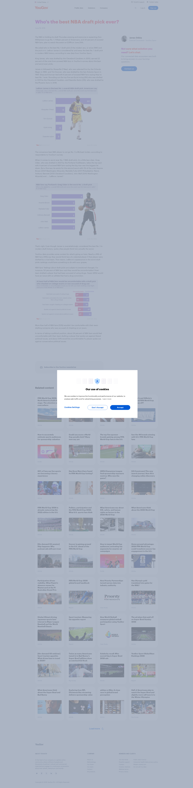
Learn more (107, 399)
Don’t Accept (98, 407)
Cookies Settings (72, 407)
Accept (120, 407)
